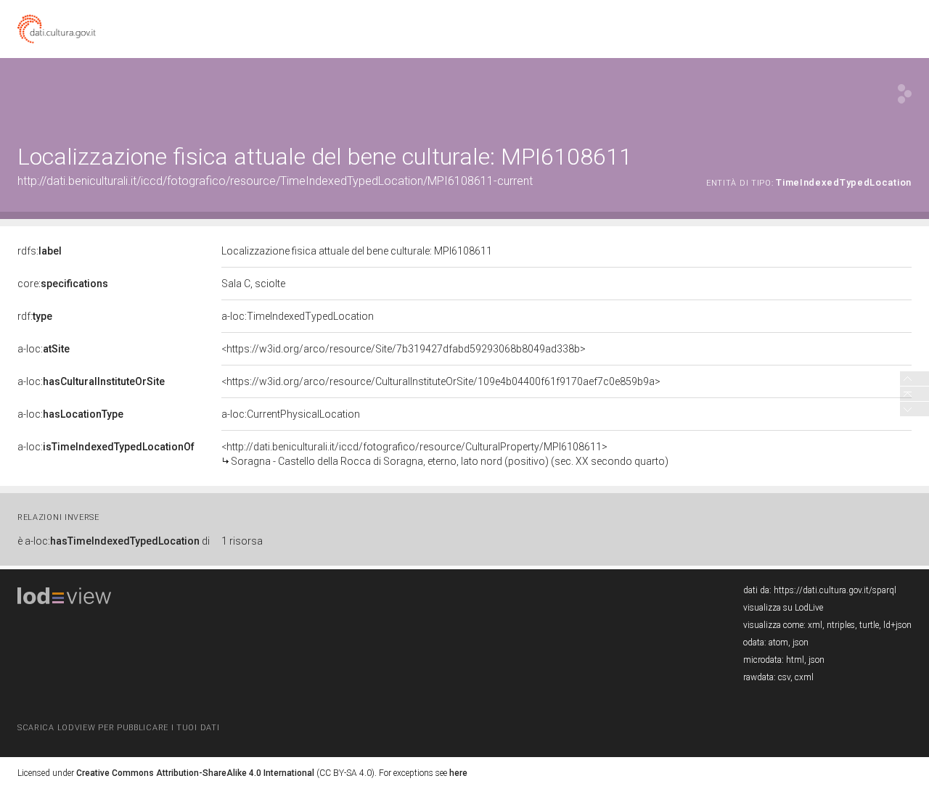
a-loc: (43, 349)
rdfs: (39, 251)
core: (62, 283)
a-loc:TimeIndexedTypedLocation (297, 316)
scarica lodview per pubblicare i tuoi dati (118, 727)
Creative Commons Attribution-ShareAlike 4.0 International (195, 773)
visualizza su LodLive (783, 608)
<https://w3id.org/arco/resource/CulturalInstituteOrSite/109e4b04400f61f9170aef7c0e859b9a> (440, 381)
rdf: (34, 316)
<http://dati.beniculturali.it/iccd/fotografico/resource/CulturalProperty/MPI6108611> (444, 454)
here (458, 773)
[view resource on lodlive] (905, 94)
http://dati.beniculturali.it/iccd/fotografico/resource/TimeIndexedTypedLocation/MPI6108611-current (275, 181)
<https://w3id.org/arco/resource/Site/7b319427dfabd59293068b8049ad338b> (403, 349)
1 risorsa (242, 541)
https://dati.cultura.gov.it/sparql (835, 590)
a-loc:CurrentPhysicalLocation (290, 414)
